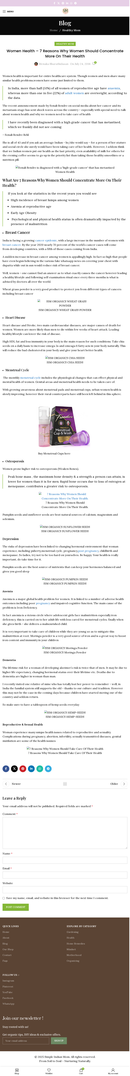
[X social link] (58, 3)
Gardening (73, 931)
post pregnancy (88, 550)
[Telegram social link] (75, 3)
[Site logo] (65, 11)
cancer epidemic (46, 240)
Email (7, 868)
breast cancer (12, 244)
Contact (7, 955)
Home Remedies (76, 943)
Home (54, 30)
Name (7, 853)
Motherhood (74, 955)
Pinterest (8, 986)
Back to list (65, 784)
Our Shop (8, 949)
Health (70, 937)
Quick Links (11, 926)
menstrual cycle (30, 377)
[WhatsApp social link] (71, 3)
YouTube (8, 992)
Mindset (71, 949)
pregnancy (42, 603)
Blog (5, 943)
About (6, 937)
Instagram (8, 980)
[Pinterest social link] (63, 3)
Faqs (5, 960)
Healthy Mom (71, 30)
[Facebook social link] (54, 3)
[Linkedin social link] (67, 3)
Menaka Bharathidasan (53, 64)
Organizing (73, 960)
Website (8, 883)
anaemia (114, 88)
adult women (74, 93)
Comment (10, 814)
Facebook (8, 998)
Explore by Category (81, 926)
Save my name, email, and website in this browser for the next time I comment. (57, 898)
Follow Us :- (11, 974)
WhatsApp (8, 1003)
